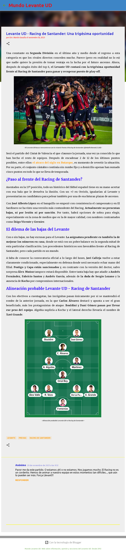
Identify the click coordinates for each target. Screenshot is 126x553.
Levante (11, 438)
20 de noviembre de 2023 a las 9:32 (42, 465)
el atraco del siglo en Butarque (52, 162)
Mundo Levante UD (30, 5)
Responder (22, 480)
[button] (8, 44)
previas (22, 438)
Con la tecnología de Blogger (65, 542)
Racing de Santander (40, 438)
